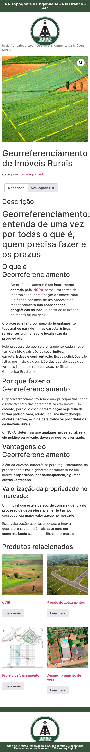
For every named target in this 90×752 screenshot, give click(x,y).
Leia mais (13, 613)
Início (6, 45)
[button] (81, 62)
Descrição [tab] (16, 188)
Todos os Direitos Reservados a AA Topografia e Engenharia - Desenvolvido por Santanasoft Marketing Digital (45, 747)
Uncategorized (23, 45)
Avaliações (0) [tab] (42, 188)
